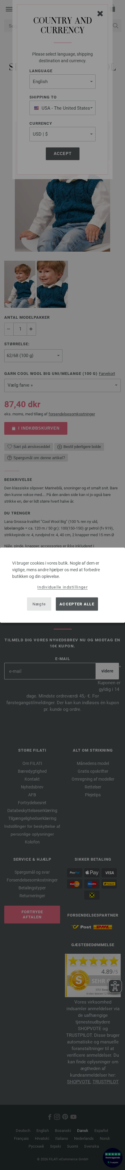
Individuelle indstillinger (62, 587)
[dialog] (62, 585)
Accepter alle (76, 604)
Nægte (39, 604)
